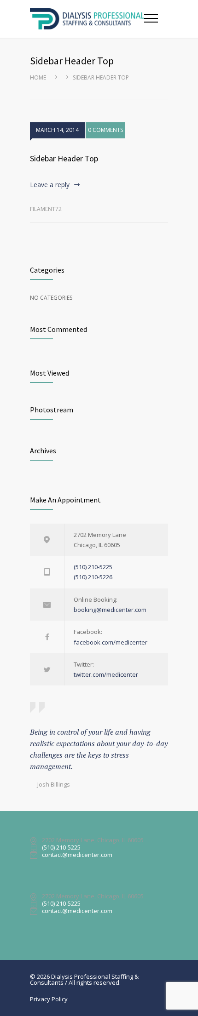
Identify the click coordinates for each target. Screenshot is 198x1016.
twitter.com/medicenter (106, 674)
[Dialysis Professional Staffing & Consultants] (87, 18)
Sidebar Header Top (64, 158)
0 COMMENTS (105, 130)
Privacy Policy (49, 999)
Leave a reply (50, 184)
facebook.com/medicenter (110, 642)
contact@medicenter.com (77, 855)
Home (38, 77)
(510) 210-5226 (93, 577)
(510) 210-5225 (93, 567)
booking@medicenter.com (110, 609)
